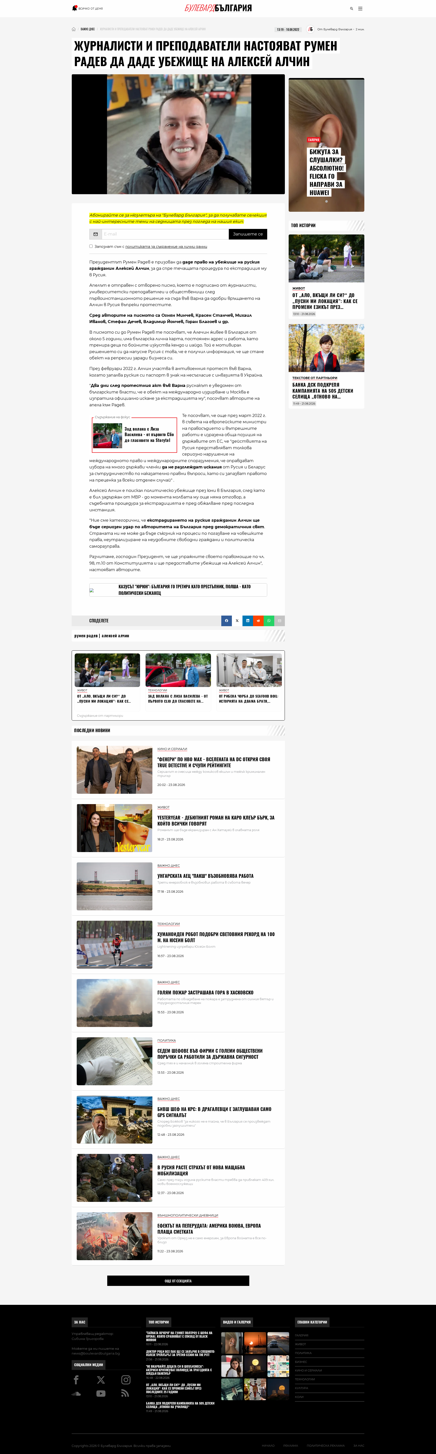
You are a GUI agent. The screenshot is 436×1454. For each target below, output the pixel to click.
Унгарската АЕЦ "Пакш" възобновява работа (205, 876)
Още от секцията (178, 1280)
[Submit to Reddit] (258, 621)
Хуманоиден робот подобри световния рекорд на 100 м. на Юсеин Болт (216, 937)
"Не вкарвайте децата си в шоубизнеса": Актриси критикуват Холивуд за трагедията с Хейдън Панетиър (179, 1370)
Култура (301, 1388)
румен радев (86, 635)
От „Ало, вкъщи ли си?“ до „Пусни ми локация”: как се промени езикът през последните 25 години (325, 304)
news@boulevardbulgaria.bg (96, 1353)
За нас (79, 1322)
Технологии (305, 1379)
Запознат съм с (151, 246)
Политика (303, 1353)
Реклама (290, 1445)
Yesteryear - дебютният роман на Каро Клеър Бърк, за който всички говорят (216, 820)
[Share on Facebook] (226, 621)
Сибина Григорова (88, 1339)
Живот (300, 1344)
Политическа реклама (326, 1445)
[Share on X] (237, 621)
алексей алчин (115, 635)
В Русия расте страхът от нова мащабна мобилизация (201, 1170)
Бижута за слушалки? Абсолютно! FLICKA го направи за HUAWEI (327, 172)
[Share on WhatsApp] (269, 621)
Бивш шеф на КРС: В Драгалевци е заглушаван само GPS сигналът (214, 1112)
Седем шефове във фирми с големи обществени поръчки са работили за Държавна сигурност (210, 1054)
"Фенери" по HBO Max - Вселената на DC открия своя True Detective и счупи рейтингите (213, 762)
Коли (299, 1397)
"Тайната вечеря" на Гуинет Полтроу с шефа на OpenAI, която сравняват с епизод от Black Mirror (179, 1336)
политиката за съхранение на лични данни (166, 246)
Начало (268, 1445)
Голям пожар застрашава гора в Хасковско (205, 992)
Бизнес (301, 1362)
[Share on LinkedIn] (247, 621)
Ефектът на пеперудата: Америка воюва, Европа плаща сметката (209, 1229)
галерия (301, 1335)
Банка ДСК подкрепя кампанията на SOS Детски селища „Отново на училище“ (322, 394)
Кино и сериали (308, 1370)
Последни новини (92, 730)
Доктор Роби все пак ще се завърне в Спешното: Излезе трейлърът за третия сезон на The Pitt (180, 1353)
